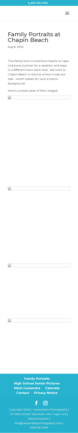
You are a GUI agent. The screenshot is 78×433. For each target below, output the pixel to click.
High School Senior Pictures (37, 383)
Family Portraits (37, 378)
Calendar (52, 388)
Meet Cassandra (27, 388)
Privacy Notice (46, 393)
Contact (22, 393)
